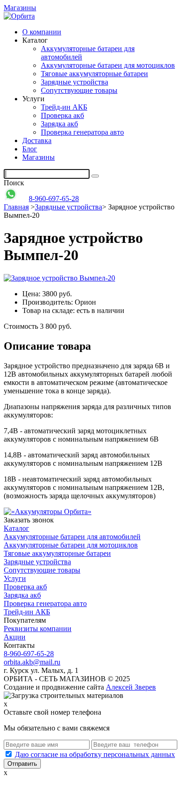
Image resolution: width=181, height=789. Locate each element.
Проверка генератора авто (82, 132)
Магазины (20, 8)
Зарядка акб (59, 124)
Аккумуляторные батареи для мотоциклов (108, 65)
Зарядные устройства (74, 82)
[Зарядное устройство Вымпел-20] (59, 278)
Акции (15, 637)
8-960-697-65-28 (54, 198)
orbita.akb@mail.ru (32, 662)
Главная (16, 207)
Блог (29, 149)
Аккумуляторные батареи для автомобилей (72, 537)
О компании (41, 32)
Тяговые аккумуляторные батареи (94, 74)
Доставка (37, 140)
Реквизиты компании (37, 629)
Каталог (16, 528)
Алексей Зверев (131, 687)
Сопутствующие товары (79, 90)
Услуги (15, 578)
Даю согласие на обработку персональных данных (95, 754)
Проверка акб (62, 115)
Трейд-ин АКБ (64, 107)
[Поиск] (95, 176)
